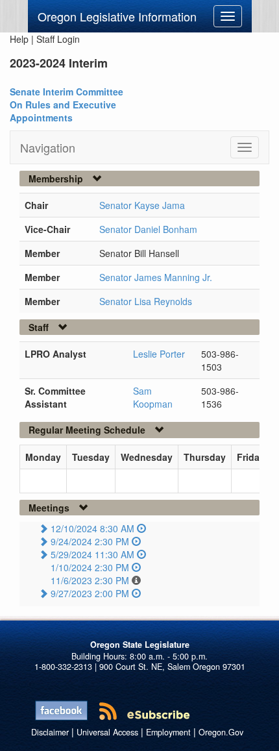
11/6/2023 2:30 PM (90, 580)
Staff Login (58, 38)
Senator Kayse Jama (142, 205)
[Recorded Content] (141, 528)
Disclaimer (50, 732)
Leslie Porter (159, 353)
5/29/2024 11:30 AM (92, 554)
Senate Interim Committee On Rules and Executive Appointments (66, 104)
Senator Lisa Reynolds (145, 301)
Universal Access (107, 732)
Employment (168, 732)
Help (19, 38)
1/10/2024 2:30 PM (90, 567)
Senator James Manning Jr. (155, 277)
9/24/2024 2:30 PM (90, 541)
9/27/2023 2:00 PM (90, 593)
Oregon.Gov (221, 732)
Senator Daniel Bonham (148, 229)
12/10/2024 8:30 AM (92, 528)
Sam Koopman (153, 397)
